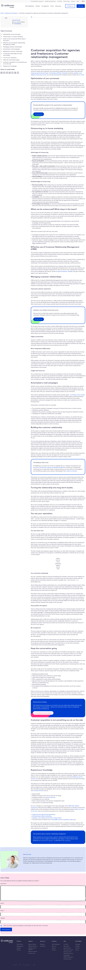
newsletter (68, 840)
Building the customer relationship (12, 51)
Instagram (77, 944)
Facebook (43, 840)
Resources (58, 6)
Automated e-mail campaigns (11, 49)
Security (19, 950)
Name (2, 903)
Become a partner (32, 951)
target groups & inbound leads (39, 73)
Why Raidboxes (29, 6)
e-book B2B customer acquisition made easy (63, 819)
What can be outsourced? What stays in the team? (14, 39)
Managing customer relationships (12, 47)
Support (19, 948)
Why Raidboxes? (56, 944)
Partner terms (31, 953)
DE (34, 965)
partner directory (50, 797)
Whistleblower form (68, 953)
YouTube (77, 948)
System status (67, 948)
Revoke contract (67, 951)
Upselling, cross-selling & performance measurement (46, 818)
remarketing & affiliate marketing (58, 73)
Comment (3, 883)
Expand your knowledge (10, 66)
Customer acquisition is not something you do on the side (15, 63)
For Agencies (45, 6)
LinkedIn (50, 840)
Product (38, 6)
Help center (66, 946)
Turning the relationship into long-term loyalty (12, 54)
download (56, 74)
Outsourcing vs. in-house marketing (13, 36)
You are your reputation (10, 57)
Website (2, 918)
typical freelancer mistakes (65, 271)
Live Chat (66, 944)
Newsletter (42, 946)
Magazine (42, 944)
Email (2, 910)
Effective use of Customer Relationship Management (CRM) (14, 43)
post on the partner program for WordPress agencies (50, 467)
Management (20, 946)
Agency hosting (32, 944)
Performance (20, 944)
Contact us (70, 6)
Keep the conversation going (11, 60)
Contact (54, 950)
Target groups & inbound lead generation (43, 814)
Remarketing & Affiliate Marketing (42, 816)
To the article (38, 114)
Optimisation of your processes (11, 34)
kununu (77, 950)
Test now (80, 6)
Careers (54, 948)
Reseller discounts (32, 946)
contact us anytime (71, 471)
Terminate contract (68, 950)
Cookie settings (67, 959)
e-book (82, 74)
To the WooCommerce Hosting (43, 713)
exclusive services (38, 790)
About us (54, 946)
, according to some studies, (77, 394)
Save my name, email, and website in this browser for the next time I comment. (26, 925)
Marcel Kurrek (16, 20)
